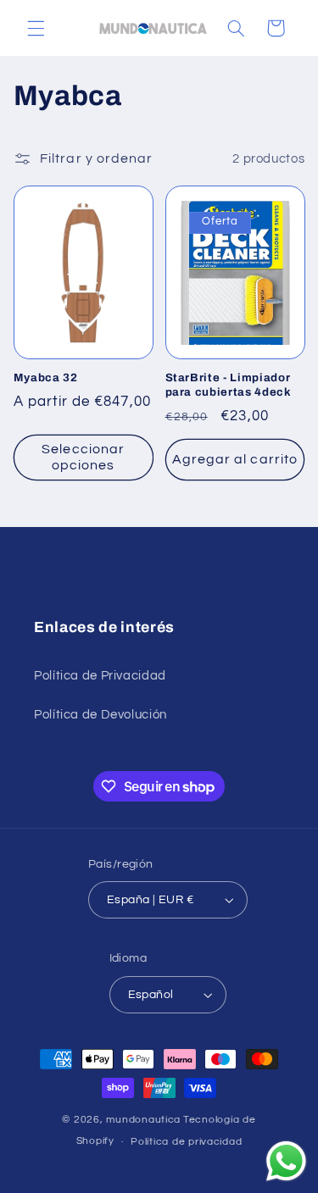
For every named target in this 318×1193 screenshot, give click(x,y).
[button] (35, 27)
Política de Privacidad (100, 675)
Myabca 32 (46, 377)
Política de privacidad (186, 1141)
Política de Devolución (100, 714)
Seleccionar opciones (83, 457)
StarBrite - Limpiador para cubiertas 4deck (228, 384)
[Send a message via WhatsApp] (286, 1161)
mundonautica (143, 1119)
